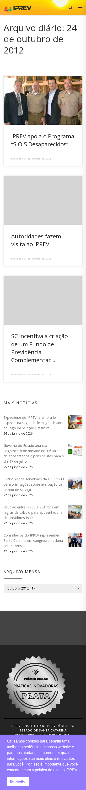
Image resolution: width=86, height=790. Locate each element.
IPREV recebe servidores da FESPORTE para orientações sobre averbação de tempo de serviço (34, 484)
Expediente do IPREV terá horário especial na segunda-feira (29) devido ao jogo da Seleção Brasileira (33, 422)
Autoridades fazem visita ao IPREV (36, 240)
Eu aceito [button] (17, 781)
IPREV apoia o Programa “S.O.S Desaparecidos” (42, 140)
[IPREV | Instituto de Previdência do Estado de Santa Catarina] (18, 7)
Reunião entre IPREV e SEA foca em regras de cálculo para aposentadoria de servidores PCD (33, 512)
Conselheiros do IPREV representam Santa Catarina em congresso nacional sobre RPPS (34, 540)
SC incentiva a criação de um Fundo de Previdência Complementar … (39, 348)
